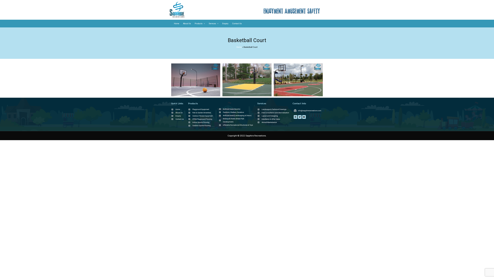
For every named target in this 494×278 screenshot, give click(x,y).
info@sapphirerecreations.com (309, 111)
